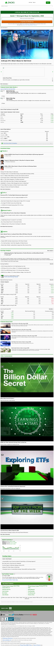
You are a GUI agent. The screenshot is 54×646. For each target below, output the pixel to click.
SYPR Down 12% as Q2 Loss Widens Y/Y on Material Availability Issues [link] (15, 268)
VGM (14, 112)
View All (51, 279)
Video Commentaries (6, 356)
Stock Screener (5, 591)
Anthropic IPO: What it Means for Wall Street (10, 567)
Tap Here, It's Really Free (27, 21)
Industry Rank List (6, 587)
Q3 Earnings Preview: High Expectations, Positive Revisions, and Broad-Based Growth (23, 253)
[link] (10, 2)
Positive (2, 282)
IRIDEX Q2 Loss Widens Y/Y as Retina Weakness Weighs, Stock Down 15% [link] (16, 272)
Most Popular (8, 558)
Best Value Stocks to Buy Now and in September (11, 563)
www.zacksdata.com (7, 640)
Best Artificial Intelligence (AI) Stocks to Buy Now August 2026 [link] (24, 335)
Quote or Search (5, 6)
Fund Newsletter (31, 591)
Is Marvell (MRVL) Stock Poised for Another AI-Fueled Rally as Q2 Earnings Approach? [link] (24, 154)
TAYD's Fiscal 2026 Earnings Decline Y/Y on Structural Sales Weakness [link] (15, 270)
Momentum (10, 112)
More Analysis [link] (50, 250)
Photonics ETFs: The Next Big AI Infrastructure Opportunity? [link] (14, 195)
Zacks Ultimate (5, 594)
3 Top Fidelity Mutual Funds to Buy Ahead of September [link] (13, 212)
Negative (6, 282)
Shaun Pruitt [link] (8, 155)
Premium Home (31, 594)
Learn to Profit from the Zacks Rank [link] (8, 89)
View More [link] (51, 309)
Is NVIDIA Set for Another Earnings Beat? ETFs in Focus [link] (12, 205)
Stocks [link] (5, 151)
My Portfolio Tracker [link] (8, 574)
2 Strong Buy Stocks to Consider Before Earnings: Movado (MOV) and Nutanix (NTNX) (18, 569)
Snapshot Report (47, 138)
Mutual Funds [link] (7, 210)
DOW (3, 541)
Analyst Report (47, 133)
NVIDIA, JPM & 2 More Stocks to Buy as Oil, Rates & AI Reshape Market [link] (20, 166)
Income (17, 112)
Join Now (30, 2)
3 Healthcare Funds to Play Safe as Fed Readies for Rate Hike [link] (13, 223)
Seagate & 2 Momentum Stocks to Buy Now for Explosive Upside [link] (19, 160)
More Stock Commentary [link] (5, 189)
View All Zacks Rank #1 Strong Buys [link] (10, 143)
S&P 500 (4, 543)
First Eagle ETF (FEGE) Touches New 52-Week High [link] (11, 203)
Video (29, 587)
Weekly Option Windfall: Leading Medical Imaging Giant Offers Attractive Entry (16, 245)
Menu (48, 2)
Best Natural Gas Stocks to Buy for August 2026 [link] (21, 341)
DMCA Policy (29, 645)
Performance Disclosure (8, 638)
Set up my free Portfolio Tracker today (10, 579)
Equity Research (31, 589)
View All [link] (51, 263)
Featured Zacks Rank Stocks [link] (9, 87)
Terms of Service (36, 645)
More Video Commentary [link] (5, 534)
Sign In (34, 2)
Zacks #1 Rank (16, 585)
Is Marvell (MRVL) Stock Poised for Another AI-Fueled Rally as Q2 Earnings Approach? (18, 561)
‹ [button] (1, 72)
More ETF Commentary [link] (5, 207)
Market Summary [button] (7, 539)
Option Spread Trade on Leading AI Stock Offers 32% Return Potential (16, 234)
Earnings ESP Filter (43, 585)
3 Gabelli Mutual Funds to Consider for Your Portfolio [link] (11, 219)
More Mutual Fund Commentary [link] (6, 226)
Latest (4, 558)
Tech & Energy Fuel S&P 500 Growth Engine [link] (9, 261)
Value (2, 112)
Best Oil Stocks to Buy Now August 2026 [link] (20, 323)
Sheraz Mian (8, 255)
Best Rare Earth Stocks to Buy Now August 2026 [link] (21, 329)
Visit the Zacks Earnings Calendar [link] (11, 276)
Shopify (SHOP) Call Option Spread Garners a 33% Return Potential (14, 241)
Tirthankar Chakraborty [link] (10, 161)
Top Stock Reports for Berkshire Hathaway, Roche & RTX (13, 565)
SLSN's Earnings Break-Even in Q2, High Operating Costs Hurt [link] (13, 266)
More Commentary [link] (4, 83)
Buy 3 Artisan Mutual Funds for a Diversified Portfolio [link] (11, 221)
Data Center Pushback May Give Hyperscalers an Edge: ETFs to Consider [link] (15, 201)
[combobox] (27, 276)
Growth (5, 112)
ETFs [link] (4, 192)
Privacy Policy (23, 645)
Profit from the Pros (6, 589)
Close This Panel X (4, 27)
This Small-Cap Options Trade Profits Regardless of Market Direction (14, 243)
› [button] (52, 72)
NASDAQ (4, 542)
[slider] (27, 74)
